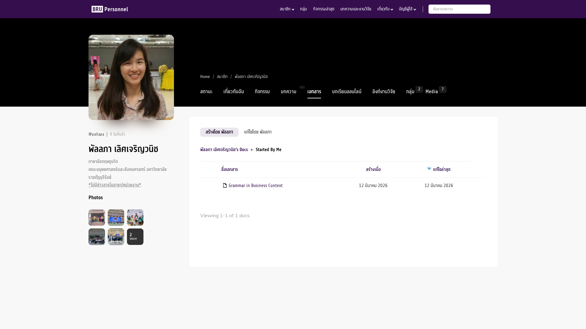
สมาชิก (285, 9)
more (133, 237)
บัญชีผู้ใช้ (405, 9)
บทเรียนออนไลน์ (346, 92)
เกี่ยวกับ (383, 9)
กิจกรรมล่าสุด (323, 9)
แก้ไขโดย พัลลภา (258, 132)
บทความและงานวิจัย (355, 9)
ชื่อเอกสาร (229, 169)
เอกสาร (314, 92)
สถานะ (206, 92)
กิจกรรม (262, 92)
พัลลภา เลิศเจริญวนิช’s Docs (224, 149)
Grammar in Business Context (256, 185)
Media (431, 91)
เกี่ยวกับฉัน (233, 92)
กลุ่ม (303, 9)
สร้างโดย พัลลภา (219, 132)
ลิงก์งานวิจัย (383, 92)
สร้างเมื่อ (373, 169)
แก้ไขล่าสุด (441, 169)
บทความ (288, 92)
